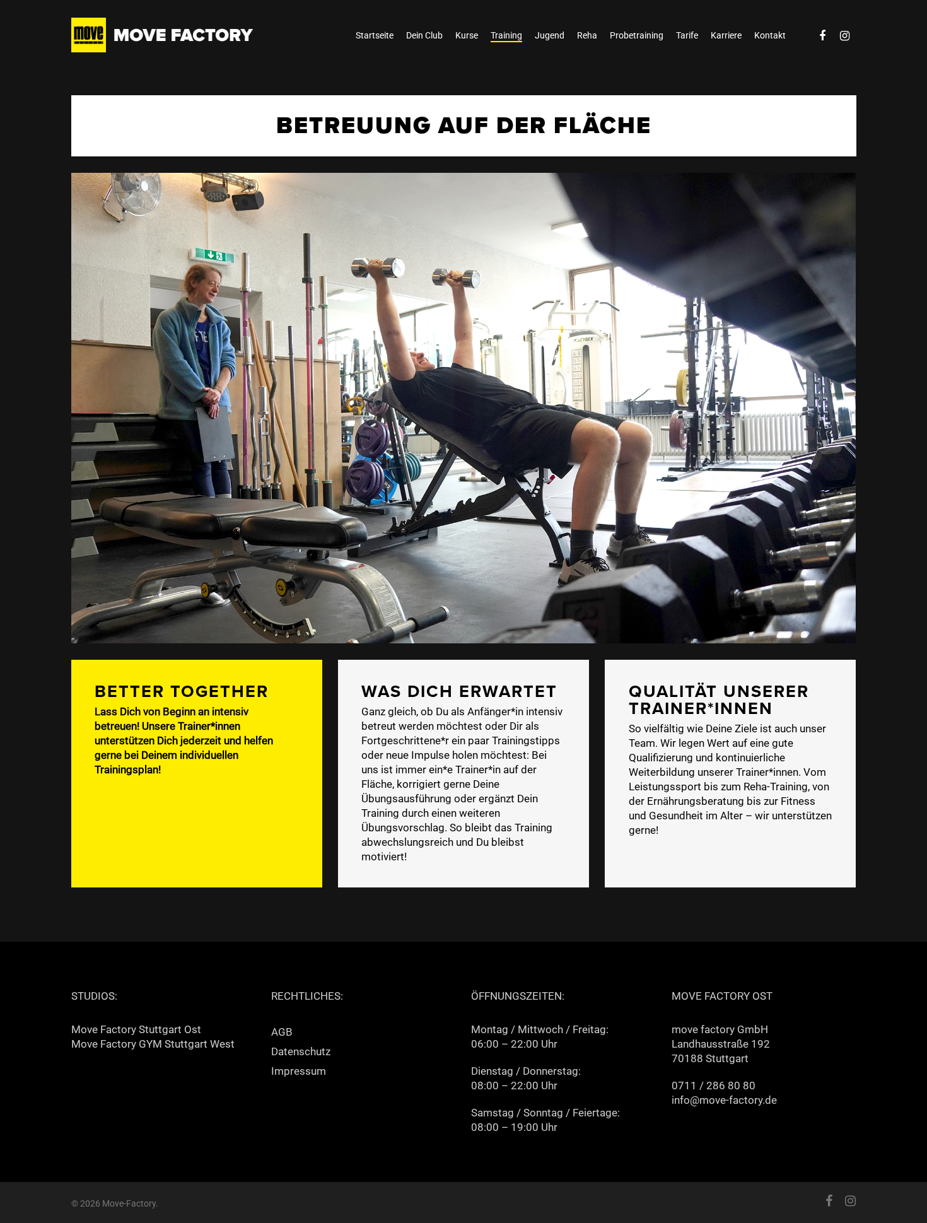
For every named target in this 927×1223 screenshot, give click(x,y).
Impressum (298, 1071)
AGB (282, 1032)
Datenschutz (300, 1051)
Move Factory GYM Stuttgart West (153, 1044)
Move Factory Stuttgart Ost (136, 1029)
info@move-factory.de (724, 1100)
